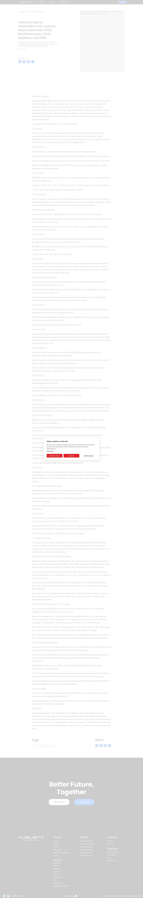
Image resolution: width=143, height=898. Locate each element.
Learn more (50, 451)
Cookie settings (88, 456)
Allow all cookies (54, 456)
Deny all (71, 456)
